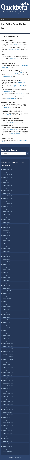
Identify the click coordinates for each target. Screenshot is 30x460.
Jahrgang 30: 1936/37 (8, 375)
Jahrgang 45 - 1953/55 (8, 354)
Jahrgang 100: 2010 (17, 44)
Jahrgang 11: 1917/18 (8, 425)
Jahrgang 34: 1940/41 (8, 364)
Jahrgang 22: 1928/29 (8, 396)
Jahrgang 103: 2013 (7, 107)
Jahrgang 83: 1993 (7, 254)
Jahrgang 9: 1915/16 (7, 430)
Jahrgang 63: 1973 (17, 73)
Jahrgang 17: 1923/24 (8, 409)
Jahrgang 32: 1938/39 (8, 370)
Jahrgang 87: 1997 (7, 243)
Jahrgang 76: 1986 (7, 272)
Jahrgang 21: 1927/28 (8, 399)
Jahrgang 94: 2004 (7, 227)
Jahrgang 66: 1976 (7, 91)
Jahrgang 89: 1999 (7, 240)
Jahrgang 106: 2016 (7, 195)
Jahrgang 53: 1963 (7, 333)
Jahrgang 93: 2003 (13, 122)
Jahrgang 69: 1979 (7, 290)
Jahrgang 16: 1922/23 (8, 412)
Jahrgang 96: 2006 (7, 222)
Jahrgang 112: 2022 (7, 180)
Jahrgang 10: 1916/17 (8, 428)
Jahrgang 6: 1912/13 (7, 438)
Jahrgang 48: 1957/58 (8, 346)
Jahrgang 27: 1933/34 (8, 383)
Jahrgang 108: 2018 (7, 190)
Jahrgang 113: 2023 (7, 177)
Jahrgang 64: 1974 (20, 93)
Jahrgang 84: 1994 (7, 251)
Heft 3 (7, 67)
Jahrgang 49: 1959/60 (8, 343)
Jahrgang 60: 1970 (7, 314)
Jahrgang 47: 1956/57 (8, 348)
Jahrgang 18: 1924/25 (8, 407)
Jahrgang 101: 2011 (7, 115)
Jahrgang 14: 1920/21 (8, 417)
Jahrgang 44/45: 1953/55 (8, 356)
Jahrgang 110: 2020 (7, 185)
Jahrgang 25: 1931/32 (8, 388)
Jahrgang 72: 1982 (7, 283)
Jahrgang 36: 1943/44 (8, 359)
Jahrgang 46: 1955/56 (8, 351)
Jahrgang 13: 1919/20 (8, 420)
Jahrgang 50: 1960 (7, 341)
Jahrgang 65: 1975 (7, 301)
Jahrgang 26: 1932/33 (8, 385)
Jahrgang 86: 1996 (7, 246)
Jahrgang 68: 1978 (21, 82)
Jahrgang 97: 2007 (7, 219)
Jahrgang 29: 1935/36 (8, 377)
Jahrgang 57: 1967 (7, 322)
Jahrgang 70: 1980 (7, 288)
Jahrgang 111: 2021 (7, 182)
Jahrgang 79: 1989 (7, 264)
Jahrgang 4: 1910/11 (7, 443)
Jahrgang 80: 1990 (7, 261)
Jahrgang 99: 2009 (7, 214)
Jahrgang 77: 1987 (7, 269)
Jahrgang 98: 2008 (7, 217)
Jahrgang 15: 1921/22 (8, 414)
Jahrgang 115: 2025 (7, 172)
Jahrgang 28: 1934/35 (8, 380)
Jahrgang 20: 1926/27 (8, 401)
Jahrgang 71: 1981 (7, 285)
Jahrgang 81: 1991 (7, 259)
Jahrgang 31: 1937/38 (8, 372)
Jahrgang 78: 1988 (7, 267)
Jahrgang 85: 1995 (7, 248)
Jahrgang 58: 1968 (7, 319)
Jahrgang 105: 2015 (7, 198)
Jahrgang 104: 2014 (7, 201)
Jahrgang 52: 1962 (7, 335)
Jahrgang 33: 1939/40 (8, 367)
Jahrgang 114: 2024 (7, 174)
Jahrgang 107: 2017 (7, 193)
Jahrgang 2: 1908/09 (7, 449)
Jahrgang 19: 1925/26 (8, 404)
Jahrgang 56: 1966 (7, 325)
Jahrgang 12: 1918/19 (8, 422)
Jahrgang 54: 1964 (7, 330)
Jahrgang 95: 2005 (14, 58)
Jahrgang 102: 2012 (7, 206)
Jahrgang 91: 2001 (7, 235)
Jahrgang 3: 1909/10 (7, 446)
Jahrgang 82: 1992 (7, 256)
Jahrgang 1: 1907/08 (7, 451)
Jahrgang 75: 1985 (7, 275)
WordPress (18, 457)
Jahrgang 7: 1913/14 (7, 436)
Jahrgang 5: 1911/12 (7, 441)
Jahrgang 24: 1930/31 (8, 391)
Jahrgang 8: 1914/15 (7, 433)
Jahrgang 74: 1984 (7, 277)
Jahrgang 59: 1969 (7, 317)
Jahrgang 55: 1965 (7, 327)
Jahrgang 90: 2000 (15, 133)
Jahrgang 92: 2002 (7, 232)
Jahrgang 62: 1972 (7, 76)
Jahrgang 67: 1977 (19, 86)
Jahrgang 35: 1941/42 (8, 362)
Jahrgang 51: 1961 (7, 338)
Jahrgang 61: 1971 (7, 312)
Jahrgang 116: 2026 (7, 169)
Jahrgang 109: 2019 (7, 188)
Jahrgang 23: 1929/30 (8, 393)
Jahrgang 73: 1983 (7, 280)
